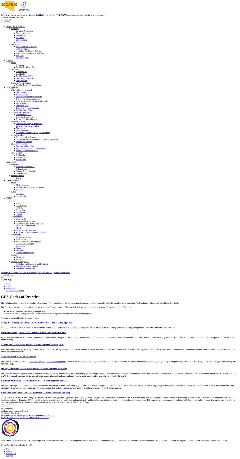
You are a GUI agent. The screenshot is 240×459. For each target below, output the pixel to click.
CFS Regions (21, 205)
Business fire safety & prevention (29, 124)
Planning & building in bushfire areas (30, 148)
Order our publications (25, 253)
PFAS (18, 228)
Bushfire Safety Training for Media (30, 187)
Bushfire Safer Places (24, 110)
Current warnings (23, 33)
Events (9, 60)
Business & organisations (21, 83)
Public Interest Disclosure (26, 230)
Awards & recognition (19, 262)
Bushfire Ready (22, 74)
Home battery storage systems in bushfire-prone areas (37, 139)
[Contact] (2, 13)
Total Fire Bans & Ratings (26, 47)
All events (20, 65)
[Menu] (7, 13)
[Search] (5, 13)
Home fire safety (17, 135)
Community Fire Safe (24, 78)
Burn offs (20, 55)
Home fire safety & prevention (28, 137)
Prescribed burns (22, 58)
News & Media (12, 180)
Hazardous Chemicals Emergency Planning (33, 133)
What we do (21, 219)
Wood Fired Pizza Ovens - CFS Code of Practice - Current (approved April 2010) (35, 393)
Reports (19, 248)
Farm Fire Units (22, 130)
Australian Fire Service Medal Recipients (32, 264)
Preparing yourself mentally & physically (32, 101)
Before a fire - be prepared (21, 90)
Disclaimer (10, 449)
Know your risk (22, 94)
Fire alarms (20, 128)
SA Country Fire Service (10, 413)
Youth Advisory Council (25, 171)
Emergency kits (22, 106)
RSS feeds (20, 38)
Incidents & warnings (24, 31)
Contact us (20, 257)
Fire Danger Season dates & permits (30, 53)
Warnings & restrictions (15, 26)
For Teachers (21, 157)
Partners (19, 259)
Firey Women (21, 81)
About (9, 199)
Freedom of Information (25, 226)
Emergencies (21, 35)
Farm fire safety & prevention (27, 126)
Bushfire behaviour (23, 115)
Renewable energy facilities (27, 151)
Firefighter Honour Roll (25, 268)
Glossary (19, 208)
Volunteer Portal (17, 176)
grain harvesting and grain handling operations (47, 361)
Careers (19, 214)
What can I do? (22, 49)
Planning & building (19, 144)
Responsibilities (17, 217)
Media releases (22, 185)
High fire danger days (24, 117)
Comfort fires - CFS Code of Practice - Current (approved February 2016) (32, 345)
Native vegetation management (28, 99)
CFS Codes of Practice (25, 244)
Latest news (20, 194)
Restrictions (15, 44)
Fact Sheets (20, 246)
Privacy (9, 451)
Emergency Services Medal (27, 266)
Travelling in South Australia (27, 108)
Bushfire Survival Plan (25, 76)
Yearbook (20, 250)
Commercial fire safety (25, 146)
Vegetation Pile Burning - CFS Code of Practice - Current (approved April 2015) (35, 381)
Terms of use (11, 454)
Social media (21, 196)
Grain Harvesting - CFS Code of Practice (18, 357)
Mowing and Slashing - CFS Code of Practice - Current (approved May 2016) (34, 369)
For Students (21, 159)
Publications (16, 235)
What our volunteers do (25, 167)
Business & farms (18, 121)
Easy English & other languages (28, 241)
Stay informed (21, 40)
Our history (20, 210)
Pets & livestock (22, 103)
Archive (19, 42)
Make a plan (21, 92)
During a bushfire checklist (26, 119)
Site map (9, 456)
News (13, 192)
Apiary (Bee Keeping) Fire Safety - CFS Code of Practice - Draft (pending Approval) (36, 323)
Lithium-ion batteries (24, 142)
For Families (21, 155)
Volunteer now (22, 169)
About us (19, 203)
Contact (14, 255)
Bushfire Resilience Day (25, 67)
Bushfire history (22, 212)
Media (13, 183)
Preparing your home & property (29, 97)
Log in (18, 178)
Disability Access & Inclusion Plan (29, 223)
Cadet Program (22, 173)
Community (15, 69)
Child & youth (16, 153)
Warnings (14, 29)
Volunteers (11, 162)
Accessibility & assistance (26, 221)
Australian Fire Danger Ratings (28, 51)
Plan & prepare (12, 88)
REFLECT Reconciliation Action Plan (31, 232)
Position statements (23, 237)
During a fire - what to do (21, 112)
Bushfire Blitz (21, 72)
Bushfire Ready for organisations (29, 85)
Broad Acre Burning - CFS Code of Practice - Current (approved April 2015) (33, 333)
